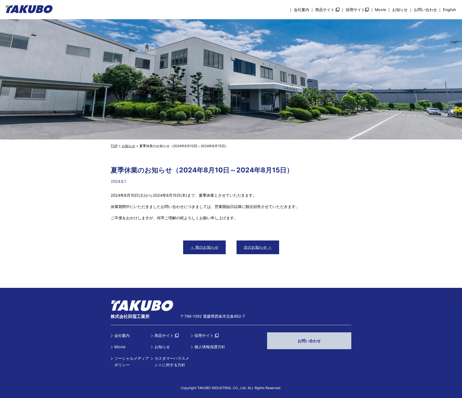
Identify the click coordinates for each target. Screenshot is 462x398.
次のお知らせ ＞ (258, 247)
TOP (114, 146)
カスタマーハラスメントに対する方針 (171, 361)
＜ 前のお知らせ (204, 247)
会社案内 (301, 10)
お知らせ (400, 10)
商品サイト (325, 10)
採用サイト (355, 10)
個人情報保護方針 (209, 346)
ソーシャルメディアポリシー (131, 361)
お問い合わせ (425, 10)
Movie (380, 10)
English (449, 10)
